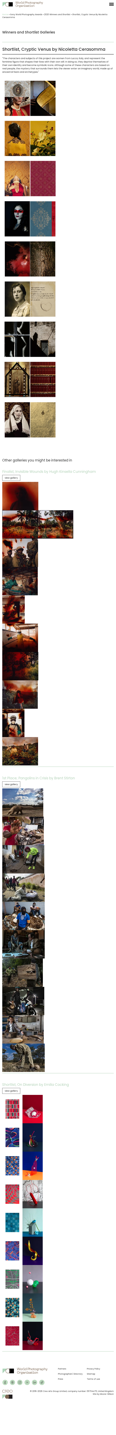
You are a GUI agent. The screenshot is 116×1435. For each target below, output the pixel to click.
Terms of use (93, 1379)
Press (60, 1379)
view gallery (11, 477)
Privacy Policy (93, 1368)
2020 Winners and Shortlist (57, 14)
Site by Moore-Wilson (103, 1394)
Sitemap (91, 1373)
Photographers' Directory (70, 1373)
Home (5, 14)
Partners (62, 1368)
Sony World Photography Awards (26, 14)
